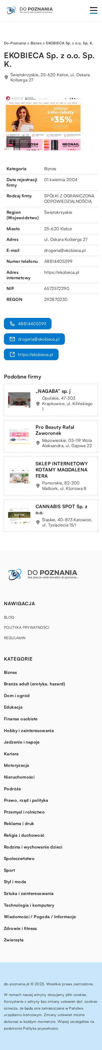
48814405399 (58, 261)
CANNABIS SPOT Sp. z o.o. (62, 509)
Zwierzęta (14, 939)
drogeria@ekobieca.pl (65, 250)
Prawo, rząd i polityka (26, 800)
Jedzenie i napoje (22, 742)
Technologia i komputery (29, 905)
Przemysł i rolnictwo (24, 812)
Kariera (11, 753)
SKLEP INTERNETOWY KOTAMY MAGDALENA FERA (62, 470)
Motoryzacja (16, 765)
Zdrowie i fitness (20, 928)
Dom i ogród (17, 695)
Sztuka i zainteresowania (29, 893)
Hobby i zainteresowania (29, 730)
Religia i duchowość (24, 835)
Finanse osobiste (20, 718)
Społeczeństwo (19, 858)
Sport (9, 870)
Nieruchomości (19, 777)
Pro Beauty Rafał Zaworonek (55, 430)
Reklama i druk (19, 823)
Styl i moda (15, 881)
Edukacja (13, 707)
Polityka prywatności (26, 627)
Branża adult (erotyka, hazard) (34, 683)
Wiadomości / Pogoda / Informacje (40, 916)
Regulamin (15, 638)
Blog (9, 617)
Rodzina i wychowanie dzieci (33, 847)
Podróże (12, 788)
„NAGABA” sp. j (53, 391)
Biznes (50, 168)
